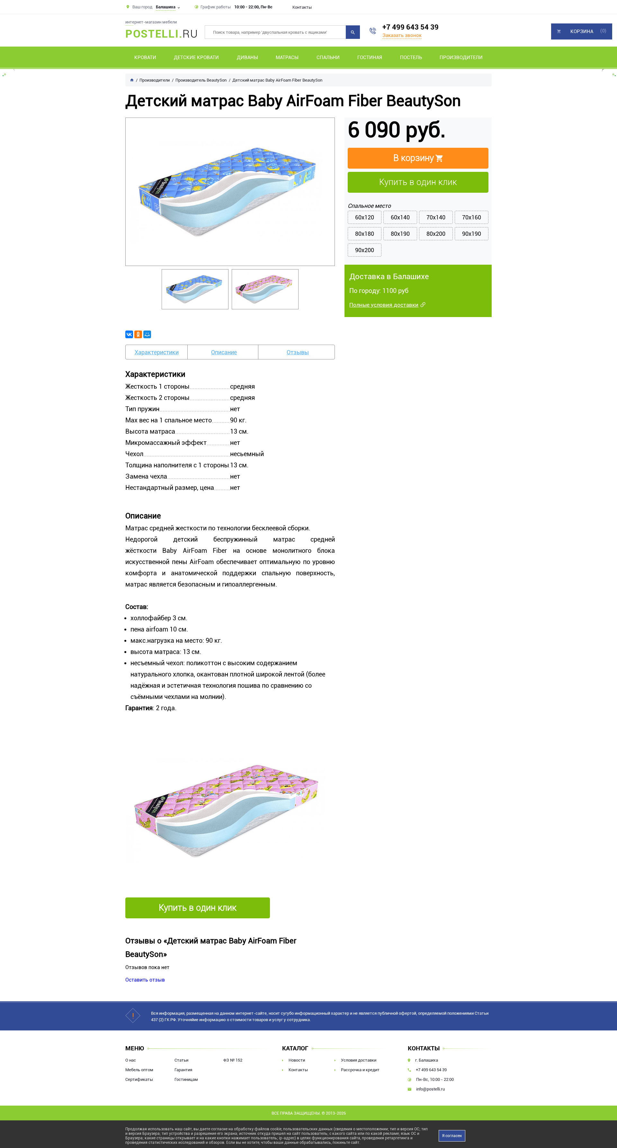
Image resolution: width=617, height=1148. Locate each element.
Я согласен (452, 1136)
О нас (130, 1060)
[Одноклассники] (138, 334)
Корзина (581, 31)
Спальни (328, 57)
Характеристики (157, 352)
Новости (297, 1060)
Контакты (302, 7)
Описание (224, 352)
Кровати (145, 57)
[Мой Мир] (147, 334)
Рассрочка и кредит (360, 1069)
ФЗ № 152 (232, 1060)
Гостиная (369, 57)
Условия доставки (358, 1060)
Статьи (181, 1060)
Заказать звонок (402, 35)
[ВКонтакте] (129, 334)
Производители (461, 57)
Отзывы (298, 352)
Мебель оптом (139, 1069)
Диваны (247, 57)
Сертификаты (139, 1079)
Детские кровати (196, 57)
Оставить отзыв (145, 980)
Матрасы (287, 57)
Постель (411, 57)
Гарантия (183, 1069)
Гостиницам (186, 1079)
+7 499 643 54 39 (410, 27)
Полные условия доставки (383, 305)
